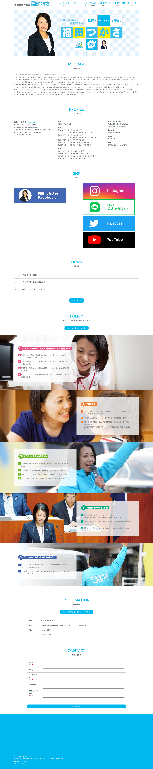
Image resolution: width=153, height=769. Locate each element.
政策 (103, 4)
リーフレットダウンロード (77, 328)
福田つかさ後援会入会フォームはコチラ (76, 612)
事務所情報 (117, 4)
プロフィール (76, 4)
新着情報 (93, 4)
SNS (85, 4)
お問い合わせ (132, 4)
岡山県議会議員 (22, 4)
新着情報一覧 (76, 300)
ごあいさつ (64, 4)
